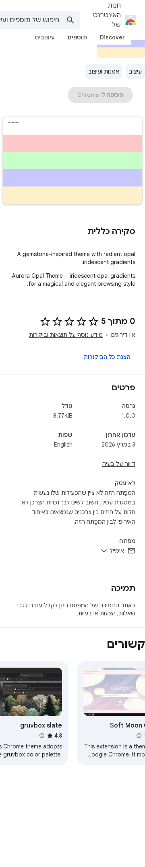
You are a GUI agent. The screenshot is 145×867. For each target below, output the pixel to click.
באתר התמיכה (117, 605)
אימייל (117, 550)
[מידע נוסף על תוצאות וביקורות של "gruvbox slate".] (41, 735)
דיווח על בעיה (118, 463)
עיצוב (135, 71)
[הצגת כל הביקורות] (107, 357)
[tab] (112, 37)
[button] (72, 161)
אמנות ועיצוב (103, 71)
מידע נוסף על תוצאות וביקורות (66, 334)
